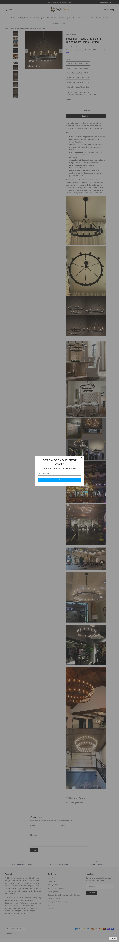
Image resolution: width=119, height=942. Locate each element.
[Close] (82, 458)
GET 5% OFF (59, 479)
